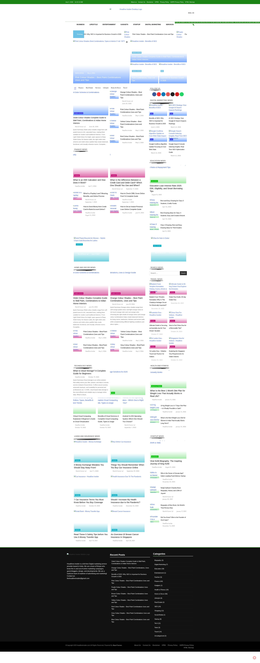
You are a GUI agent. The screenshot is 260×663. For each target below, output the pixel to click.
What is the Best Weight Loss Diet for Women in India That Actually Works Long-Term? (173, 420)
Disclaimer (150, 2)
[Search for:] (164, 273)
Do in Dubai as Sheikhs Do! (164, 249)
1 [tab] (118, 42)
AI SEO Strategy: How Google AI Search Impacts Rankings (177, 120)
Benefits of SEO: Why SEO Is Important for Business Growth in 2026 (172, 77)
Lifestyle (93, 24)
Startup (136, 24)
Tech (113, 392)
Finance (77, 175)
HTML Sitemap (190, 2)
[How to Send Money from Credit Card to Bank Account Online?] (77, 209)
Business (80, 24)
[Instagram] (159, 94)
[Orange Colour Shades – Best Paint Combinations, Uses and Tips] (101, 61)
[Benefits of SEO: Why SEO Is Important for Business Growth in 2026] (158, 110)
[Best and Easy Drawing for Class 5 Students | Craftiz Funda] (154, 202)
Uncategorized (159, 636)
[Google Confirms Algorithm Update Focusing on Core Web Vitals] (158, 136)
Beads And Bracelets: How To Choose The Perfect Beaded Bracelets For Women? (91, 249)
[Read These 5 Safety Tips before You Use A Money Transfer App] (91, 521)
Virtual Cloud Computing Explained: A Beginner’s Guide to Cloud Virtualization (84, 418)
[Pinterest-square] (168, 94)
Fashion (157, 577)
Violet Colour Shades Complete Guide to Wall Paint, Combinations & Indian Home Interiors (89, 120)
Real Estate (157, 245)
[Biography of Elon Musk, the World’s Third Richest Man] (154, 507)
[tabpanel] (101, 61)
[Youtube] (177, 94)
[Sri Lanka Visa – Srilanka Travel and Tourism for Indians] (158, 343)
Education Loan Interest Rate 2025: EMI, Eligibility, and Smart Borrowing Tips (166, 188)
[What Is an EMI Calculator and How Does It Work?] (90, 165)
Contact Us (141, 2)
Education (154, 181)
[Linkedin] (163, 94)
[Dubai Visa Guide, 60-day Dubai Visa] (178, 289)
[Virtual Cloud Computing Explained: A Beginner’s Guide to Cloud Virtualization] (84, 406)
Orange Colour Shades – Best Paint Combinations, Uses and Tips (143, 77)
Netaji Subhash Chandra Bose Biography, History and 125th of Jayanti (171, 490)
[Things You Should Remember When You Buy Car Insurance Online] (128, 452)
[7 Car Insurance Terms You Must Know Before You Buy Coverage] (91, 486)
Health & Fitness (156, 386)
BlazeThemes (117, 645)
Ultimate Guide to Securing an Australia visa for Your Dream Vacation (158, 328)
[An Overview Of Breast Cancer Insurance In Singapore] (128, 521)
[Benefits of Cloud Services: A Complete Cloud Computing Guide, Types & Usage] (109, 406)
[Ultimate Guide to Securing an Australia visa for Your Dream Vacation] (158, 317)
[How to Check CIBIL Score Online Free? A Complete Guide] (114, 196)
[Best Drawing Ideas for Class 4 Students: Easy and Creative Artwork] (154, 214)
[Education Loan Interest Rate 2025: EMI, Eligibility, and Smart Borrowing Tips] (168, 174)
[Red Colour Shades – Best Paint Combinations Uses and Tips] (114, 139)
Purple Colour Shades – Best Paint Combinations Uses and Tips (161, 34)
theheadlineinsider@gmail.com (78, 578)
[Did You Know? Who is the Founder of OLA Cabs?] (154, 519)
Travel (153, 292)
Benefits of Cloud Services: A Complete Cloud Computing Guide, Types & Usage (108, 418)
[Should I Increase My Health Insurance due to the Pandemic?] (128, 486)
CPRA (157, 2)
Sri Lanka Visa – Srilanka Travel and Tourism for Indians (157, 353)
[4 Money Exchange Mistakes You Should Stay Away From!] (91, 452)
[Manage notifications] (254, 657)
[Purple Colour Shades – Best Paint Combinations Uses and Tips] (135, 34)
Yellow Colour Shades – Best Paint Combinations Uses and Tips (131, 124)
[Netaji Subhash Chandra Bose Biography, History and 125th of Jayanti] (154, 489)
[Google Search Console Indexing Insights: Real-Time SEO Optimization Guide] (178, 136)
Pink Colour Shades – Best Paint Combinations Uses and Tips (108, 34)
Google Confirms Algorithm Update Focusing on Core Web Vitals (158, 146)
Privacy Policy (164, 2)
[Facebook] (154, 94)
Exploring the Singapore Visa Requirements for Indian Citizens (177, 353)
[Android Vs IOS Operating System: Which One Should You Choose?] (134, 406)
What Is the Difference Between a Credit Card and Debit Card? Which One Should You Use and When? (126, 183)
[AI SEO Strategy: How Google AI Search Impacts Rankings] (178, 110)
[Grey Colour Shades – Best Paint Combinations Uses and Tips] (114, 348)
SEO (162, 71)
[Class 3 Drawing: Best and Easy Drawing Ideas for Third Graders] (154, 227)
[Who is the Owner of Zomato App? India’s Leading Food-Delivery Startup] (154, 475)
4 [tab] (127, 42)
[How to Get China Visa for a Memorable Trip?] (178, 317)
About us (134, 2)
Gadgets (124, 24)
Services (171, 23)
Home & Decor (79, 73)
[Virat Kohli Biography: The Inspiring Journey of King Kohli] (168, 450)
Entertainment (109, 24)
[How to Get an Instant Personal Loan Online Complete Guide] (114, 209)
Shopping (79, 243)
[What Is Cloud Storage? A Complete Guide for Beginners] (127, 382)
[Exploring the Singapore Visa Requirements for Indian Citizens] (178, 343)
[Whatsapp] (182, 94)
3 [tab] (124, 42)
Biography (155, 456)
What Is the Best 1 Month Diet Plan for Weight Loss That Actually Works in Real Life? (167, 393)
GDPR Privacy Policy (177, 2)
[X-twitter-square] (173, 94)
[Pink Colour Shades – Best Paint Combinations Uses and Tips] (114, 112)
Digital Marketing (153, 24)
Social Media (158, 615)
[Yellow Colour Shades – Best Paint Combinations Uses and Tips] (114, 124)
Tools (156, 627)
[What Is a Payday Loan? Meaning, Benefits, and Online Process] (77, 196)
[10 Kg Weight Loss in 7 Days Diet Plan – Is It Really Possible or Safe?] (154, 407)
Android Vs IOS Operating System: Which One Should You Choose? (132, 418)
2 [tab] (121, 42)
